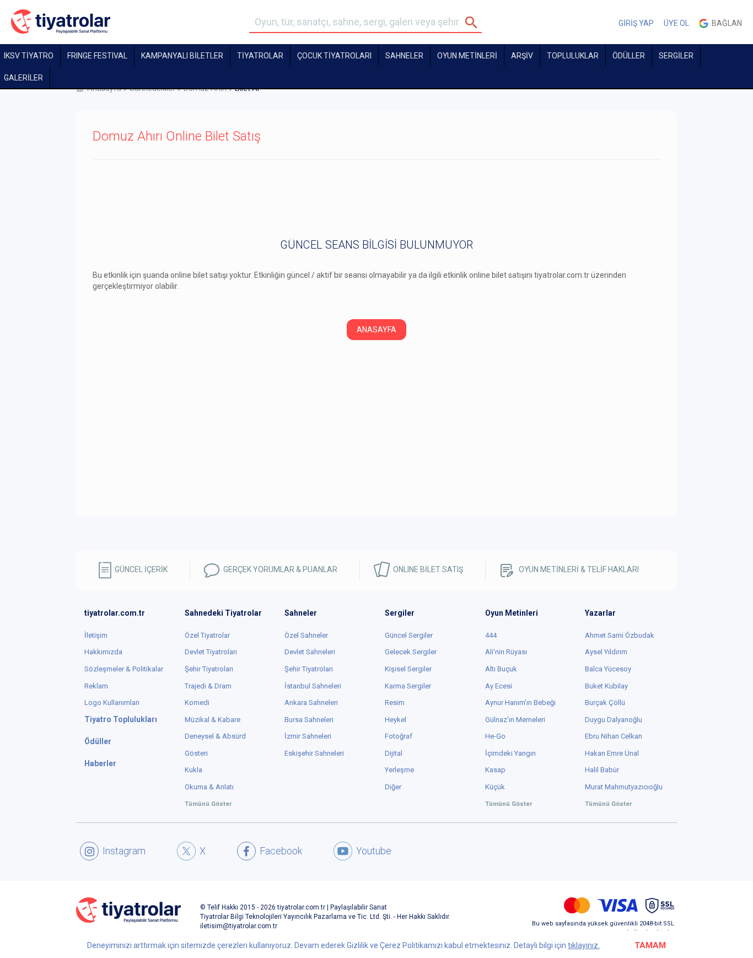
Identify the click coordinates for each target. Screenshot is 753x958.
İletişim (95, 635)
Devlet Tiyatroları (211, 652)
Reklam (96, 686)
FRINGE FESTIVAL (97, 55)
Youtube (373, 851)
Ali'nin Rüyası (506, 652)
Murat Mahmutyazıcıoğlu (624, 787)
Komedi (197, 702)
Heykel (395, 719)
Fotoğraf (398, 736)
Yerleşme (399, 770)
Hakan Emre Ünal (612, 753)
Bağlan (725, 23)
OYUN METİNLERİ (467, 55)
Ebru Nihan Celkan (613, 736)
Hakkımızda (103, 652)
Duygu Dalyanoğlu (613, 719)
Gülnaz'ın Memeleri (515, 719)
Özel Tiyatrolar (207, 635)
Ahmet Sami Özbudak (619, 635)
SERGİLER (676, 55)
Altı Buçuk (501, 669)
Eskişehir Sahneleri (314, 753)
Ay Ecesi (498, 686)
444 (491, 635)
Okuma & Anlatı (209, 787)
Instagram (124, 851)
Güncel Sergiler (409, 635)
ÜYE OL (676, 23)
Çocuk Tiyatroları (334, 55)
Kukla (193, 770)
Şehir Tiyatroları (209, 669)
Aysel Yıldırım (606, 652)
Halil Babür (602, 770)
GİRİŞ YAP (636, 23)
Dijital (393, 753)
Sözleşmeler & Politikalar (123, 669)
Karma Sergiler (408, 686)
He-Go (495, 736)
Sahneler (404, 55)
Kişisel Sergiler (408, 669)
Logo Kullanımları (111, 702)
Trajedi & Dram (208, 686)
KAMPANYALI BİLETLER (182, 55)
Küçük (495, 787)
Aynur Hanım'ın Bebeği (520, 702)
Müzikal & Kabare (212, 719)
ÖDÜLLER (628, 55)
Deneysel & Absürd (215, 736)
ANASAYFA (376, 329)
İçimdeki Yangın (510, 753)
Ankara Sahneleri (311, 702)
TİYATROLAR (260, 55)
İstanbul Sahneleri (312, 686)
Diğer (393, 787)
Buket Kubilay (606, 686)
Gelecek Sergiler (411, 652)
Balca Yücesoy (608, 669)
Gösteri (196, 753)
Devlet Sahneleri (309, 652)
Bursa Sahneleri (309, 719)
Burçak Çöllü (605, 702)
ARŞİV (522, 55)
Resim (395, 702)
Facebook (281, 851)
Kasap (495, 770)
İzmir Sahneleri (307, 736)
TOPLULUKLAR (573, 55)
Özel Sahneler (306, 635)
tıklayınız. (584, 945)
